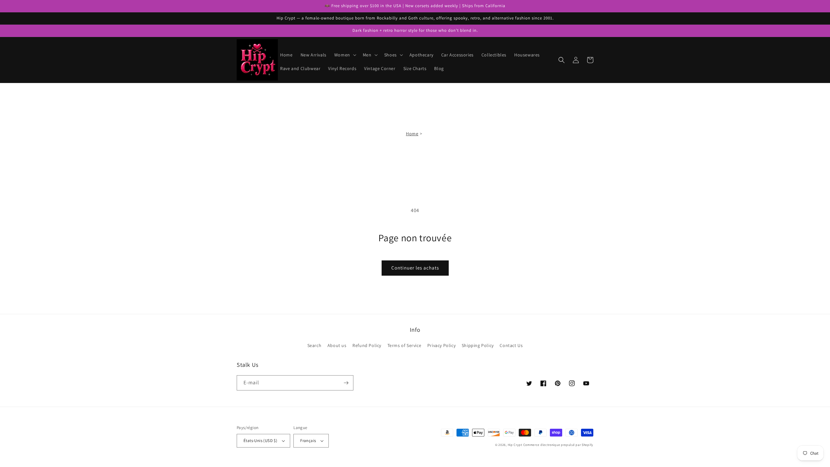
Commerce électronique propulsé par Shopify (558, 445)
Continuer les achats (415, 268)
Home (412, 134)
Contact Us (511, 345)
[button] (344, 55)
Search (314, 345)
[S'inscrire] (346, 382)
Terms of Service (404, 345)
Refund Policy (366, 345)
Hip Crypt (515, 445)
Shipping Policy (478, 345)
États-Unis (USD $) (260, 440)
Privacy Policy (441, 345)
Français (308, 440)
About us (337, 345)
